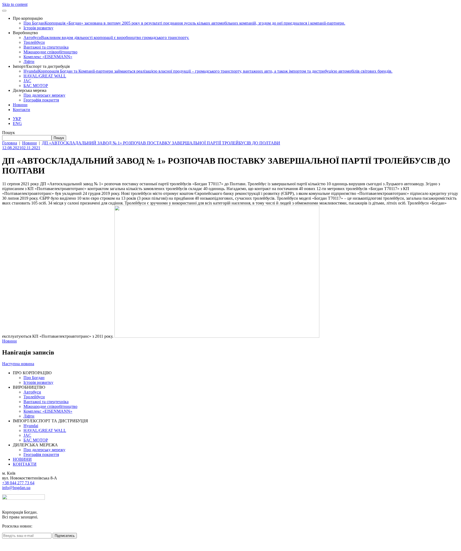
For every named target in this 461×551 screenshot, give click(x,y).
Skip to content (14, 4)
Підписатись (65, 536)
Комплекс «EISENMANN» (47, 56)
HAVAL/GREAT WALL (44, 76)
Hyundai (207, 71)
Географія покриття (41, 100)
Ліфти (28, 61)
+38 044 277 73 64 (18, 483)
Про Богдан (184, 23)
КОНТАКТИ (25, 464)
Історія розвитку (38, 28)
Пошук (8, 132)
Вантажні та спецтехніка (46, 47)
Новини (20, 105)
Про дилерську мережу (44, 95)
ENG (17, 123)
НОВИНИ (22, 459)
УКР (17, 118)
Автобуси (106, 37)
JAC (27, 80)
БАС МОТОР (35, 85)
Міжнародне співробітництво (50, 52)
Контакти (21, 109)
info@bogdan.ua (16, 487)
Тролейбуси (34, 42)
